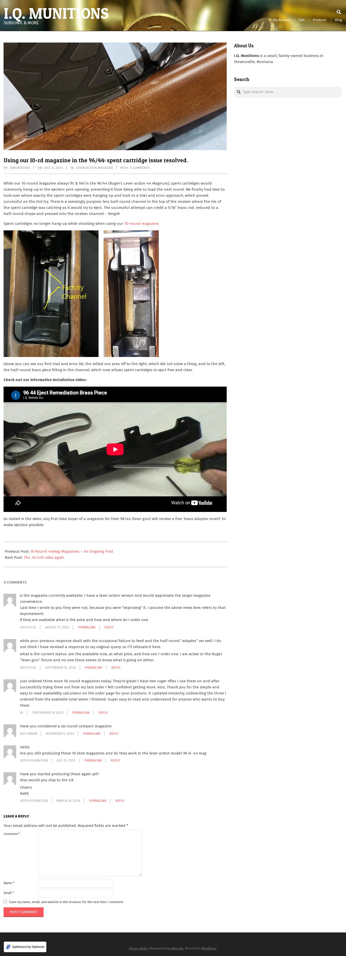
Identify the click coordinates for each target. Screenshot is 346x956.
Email (9, 893)
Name (9, 883)
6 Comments (140, 168)
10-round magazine (141, 223)
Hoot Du (177, 948)
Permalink (86, 627)
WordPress (209, 948)
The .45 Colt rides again (44, 557)
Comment (12, 834)
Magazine (105, 168)
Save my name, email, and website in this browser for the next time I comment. (66, 902)
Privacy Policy (139, 948)
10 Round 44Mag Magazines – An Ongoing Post (71, 551)
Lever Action (86, 168)
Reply (109, 627)
